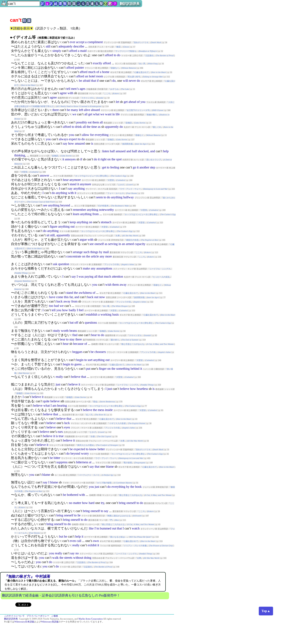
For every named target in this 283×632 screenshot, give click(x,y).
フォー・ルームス (115, 193)
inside (109, 410)
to (115, 55)
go (134, 167)
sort (90, 360)
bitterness (82, 462)
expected (79, 449)
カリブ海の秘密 (104, 483)
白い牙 (142, 63)
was (81, 276)
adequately (65, 46)
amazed (80, 143)
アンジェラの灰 (111, 264)
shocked (143, 151)
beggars (77, 352)
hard (91, 503)
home (105, 72)
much (92, 72)
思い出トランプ (153, 160)
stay (72, 339)
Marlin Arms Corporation (91, 619)
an (86, 76)
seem (99, 197)
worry (85, 453)
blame (110, 466)
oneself (99, 244)
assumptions (104, 268)
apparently (112, 126)
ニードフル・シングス (160, 269)
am (54, 405)
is (92, 143)
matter (77, 503)
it (63, 159)
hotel (92, 76)
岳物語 (129, 123)
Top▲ (265, 611)
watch (136, 528)
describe (78, 46)
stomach (106, 222)
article (95, 256)
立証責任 (149, 55)
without (78, 557)
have (52, 297)
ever (72, 42)
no (70, 503)
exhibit (92, 545)
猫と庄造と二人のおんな (132, 344)
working (105, 314)
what (96, 114)
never (132, 80)
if (98, 80)
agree (63, 93)
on (109, 159)
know (93, 449)
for (92, 135)
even (73, 541)
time (94, 126)
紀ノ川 (89, 415)
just (58, 384)
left (81, 110)
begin (79, 360)
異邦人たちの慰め (85, 445)
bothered (72, 495)
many (74, 110)
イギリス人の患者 (117, 423)
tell (68, 88)
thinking (19, 155)
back (90, 297)
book (138, 486)
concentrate (73, 256)
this (66, 297)
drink (78, 126)
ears (60, 431)
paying (89, 276)
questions (91, 322)
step (152, 167)
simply (56, 50)
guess (78, 364)
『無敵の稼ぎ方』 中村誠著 (27, 576)
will (125, 80)
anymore (75, 180)
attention (117, 276)
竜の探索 (128, 462)
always (63, 139)
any (102, 256)
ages (82, 88)
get (126, 102)
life (118, 114)
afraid (86, 80)
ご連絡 (54, 616)
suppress (62, 462)
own (96, 541)
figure (53, 226)
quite (46, 401)
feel (81, 310)
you (142, 102)
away (123, 284)
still (48, 46)
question (63, 264)
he (65, 536)
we (74, 114)
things (94, 252)
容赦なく (115, 68)
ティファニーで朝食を (126, 51)
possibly (81, 122)
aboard (95, 110)
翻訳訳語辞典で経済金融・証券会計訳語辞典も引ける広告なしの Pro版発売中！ (61, 595)
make (86, 268)
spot (119, 159)
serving (113, 244)
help (166, 151)
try (102, 503)
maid (83, 50)
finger (102, 368)
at (90, 462)
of (97, 72)
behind (135, 368)
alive (87, 110)
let (117, 102)
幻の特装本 (103, 206)
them (95, 122)
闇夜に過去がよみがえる (119, 516)
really (59, 376)
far (71, 297)
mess (101, 410)
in (113, 114)
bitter (57, 458)
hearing (62, 405)
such (86, 252)
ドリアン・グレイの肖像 (135, 545)
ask (55, 264)
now (102, 297)
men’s (75, 88)
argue (83, 239)
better (101, 449)
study (56, 330)
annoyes (70, 159)
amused (121, 151)
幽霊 (118, 47)
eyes (67, 427)
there (55, 110)
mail (106, 252)
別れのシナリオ (141, 42)
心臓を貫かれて (141, 72)
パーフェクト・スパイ (89, 475)
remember (79, 209)
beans (73, 330)
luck (67, 423)
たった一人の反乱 (161, 277)
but (61, 536)
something (123, 368)
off (76, 322)
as (99, 126)
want (108, 114)
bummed (105, 528)
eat (90, 122)
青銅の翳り (152, 114)
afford (73, 50)
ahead (132, 102)
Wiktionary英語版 (50, 622)
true (61, 436)
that (93, 80)
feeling (114, 167)
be (80, 80)
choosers (100, 352)
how (71, 143)
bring (122, 503)
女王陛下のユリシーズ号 (138, 110)
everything (102, 135)
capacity (140, 244)
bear (94, 335)
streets (68, 557)
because (78, 343)
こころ (107, 93)
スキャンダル (88, 98)
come (59, 297)
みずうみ (114, 89)
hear (66, 180)
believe (75, 376)
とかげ (121, 184)
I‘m (96, 528)
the (89, 126)
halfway (128, 197)
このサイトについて (14, 616)
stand (73, 184)
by (100, 252)
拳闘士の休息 (132, 240)
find (74, 335)
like (91, 528)
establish (91, 314)
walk (55, 557)
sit (47, 235)
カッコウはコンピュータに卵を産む (91, 176)
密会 (95, 401)
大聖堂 (24, 172)
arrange (78, 252)
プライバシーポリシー (38, 616)
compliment (95, 42)
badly (72, 310)
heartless (142, 388)
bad (56, 305)
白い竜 (106, 306)
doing (87, 557)
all (85, 114)
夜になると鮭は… (118, 537)
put (88, 368)
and (128, 151)
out (72, 226)
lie (79, 515)
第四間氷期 (127, 144)
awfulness (85, 292)
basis (115, 314)
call (79, 541)
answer (44, 175)
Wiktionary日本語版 (24, 622)
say (65, 143)
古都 (93, 436)
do (118, 55)
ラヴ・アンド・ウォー (130, 189)
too (51, 305)
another (144, 167)
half (112, 151)
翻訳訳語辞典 (130, 3)
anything (79, 188)
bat (72, 322)
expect (73, 139)
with (70, 93)
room (99, 76)
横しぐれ (157, 127)
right (103, 159)
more (108, 256)
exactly (97, 63)
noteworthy (106, 209)
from (95, 214)
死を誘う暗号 (134, 77)
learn (76, 214)
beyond (65, 205)
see (45, 205)
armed (130, 244)
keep (73, 222)
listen (105, 151)
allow (85, 135)
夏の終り (115, 340)
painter (79, 67)
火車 (118, 235)
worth (65, 330)
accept (80, 42)
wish (108, 284)
